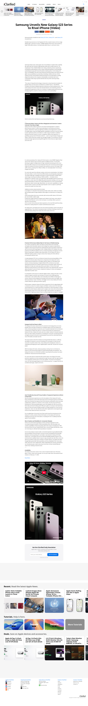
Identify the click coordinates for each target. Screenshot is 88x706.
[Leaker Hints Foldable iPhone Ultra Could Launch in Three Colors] (8, 12)
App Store (24, 686)
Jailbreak (59, 691)
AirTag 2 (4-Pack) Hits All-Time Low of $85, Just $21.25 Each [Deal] (34, 640)
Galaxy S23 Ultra (44, 37)
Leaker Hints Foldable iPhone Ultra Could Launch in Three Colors (8, 14)
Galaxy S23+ (52, 37)
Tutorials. (8, 617)
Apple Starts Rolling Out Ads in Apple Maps (39, 14)
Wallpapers (60, 684)
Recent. (7, 586)
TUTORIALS (34, 4)
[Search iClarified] (83, 4)
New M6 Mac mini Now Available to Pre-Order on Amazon (80, 14)
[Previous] (2, 11)
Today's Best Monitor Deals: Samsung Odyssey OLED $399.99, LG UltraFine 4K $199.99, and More (74, 641)
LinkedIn (9, 686)
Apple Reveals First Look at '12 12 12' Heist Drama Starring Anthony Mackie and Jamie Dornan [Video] (50, 15)
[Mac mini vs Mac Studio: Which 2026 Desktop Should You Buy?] (70, 12)
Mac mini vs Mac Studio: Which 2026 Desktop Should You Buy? (70, 14)
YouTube (9, 688)
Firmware (60, 690)
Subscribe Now (44, 685)
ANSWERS (49, 4)
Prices (59, 685)
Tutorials (59, 682)
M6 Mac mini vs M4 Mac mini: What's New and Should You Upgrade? (59, 14)
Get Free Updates (53, 554)
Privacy (84, 697)
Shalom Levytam (49, 34)
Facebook (9, 681)
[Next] (86, 11)
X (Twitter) (9, 683)
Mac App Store (25, 688)
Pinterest (9, 684)
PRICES (54, 4)
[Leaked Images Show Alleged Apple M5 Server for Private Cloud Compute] (29, 12)
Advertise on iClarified (77, 681)
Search (59, 694)
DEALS (59, 4)
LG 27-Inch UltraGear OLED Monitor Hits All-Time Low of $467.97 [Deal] (54, 640)
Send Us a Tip (76, 682)
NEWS (29, 4)
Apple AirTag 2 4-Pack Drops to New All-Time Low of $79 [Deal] (13, 640)
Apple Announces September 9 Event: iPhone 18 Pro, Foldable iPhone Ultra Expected (18, 15)
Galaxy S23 (59, 37)
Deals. (7, 634)
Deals (59, 687)
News (59, 681)
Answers (59, 688)
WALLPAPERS (41, 4)
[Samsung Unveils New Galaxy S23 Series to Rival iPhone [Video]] (44, 104)
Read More (27, 458)
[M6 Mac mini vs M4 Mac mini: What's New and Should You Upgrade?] (60, 12)
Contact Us (75, 684)
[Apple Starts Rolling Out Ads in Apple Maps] (39, 12)
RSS (8, 689)
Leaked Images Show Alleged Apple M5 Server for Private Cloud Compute (29, 14)
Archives (59, 692)
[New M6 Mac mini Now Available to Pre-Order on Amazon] (80, 12)
